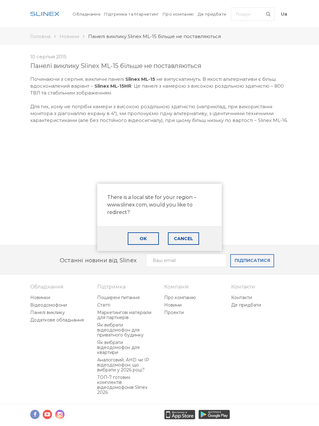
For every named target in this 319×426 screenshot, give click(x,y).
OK (143, 238)
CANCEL (183, 238)
